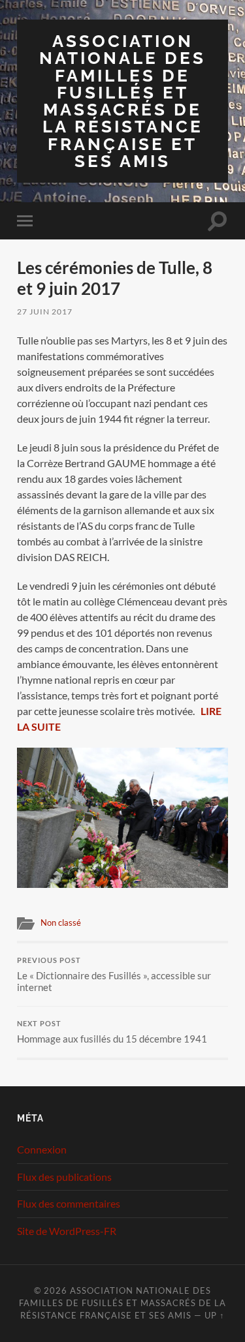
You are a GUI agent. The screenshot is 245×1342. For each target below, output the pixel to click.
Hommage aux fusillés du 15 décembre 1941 (112, 1032)
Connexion (42, 1149)
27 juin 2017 (45, 311)
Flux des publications (64, 1176)
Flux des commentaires (68, 1203)
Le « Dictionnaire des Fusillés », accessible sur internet (114, 974)
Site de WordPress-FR (66, 1231)
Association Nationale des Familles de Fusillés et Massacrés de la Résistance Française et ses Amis (122, 101)
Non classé (61, 922)
